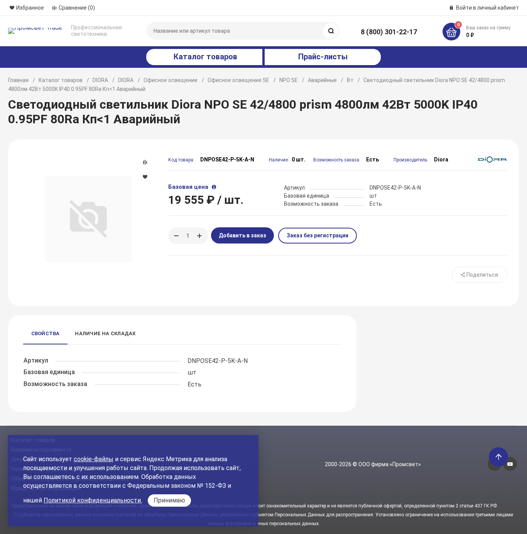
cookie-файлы (93, 459)
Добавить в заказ (242, 235)
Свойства (45, 333)
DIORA (100, 80)
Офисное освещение (171, 80)
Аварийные (322, 80)
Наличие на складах (105, 333)
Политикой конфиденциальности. (93, 500)
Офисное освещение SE (238, 80)
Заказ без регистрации (317, 235)
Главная (18, 80)
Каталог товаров (61, 80)
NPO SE (288, 80)
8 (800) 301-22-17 (389, 32)
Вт (350, 80)
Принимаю (169, 500)
